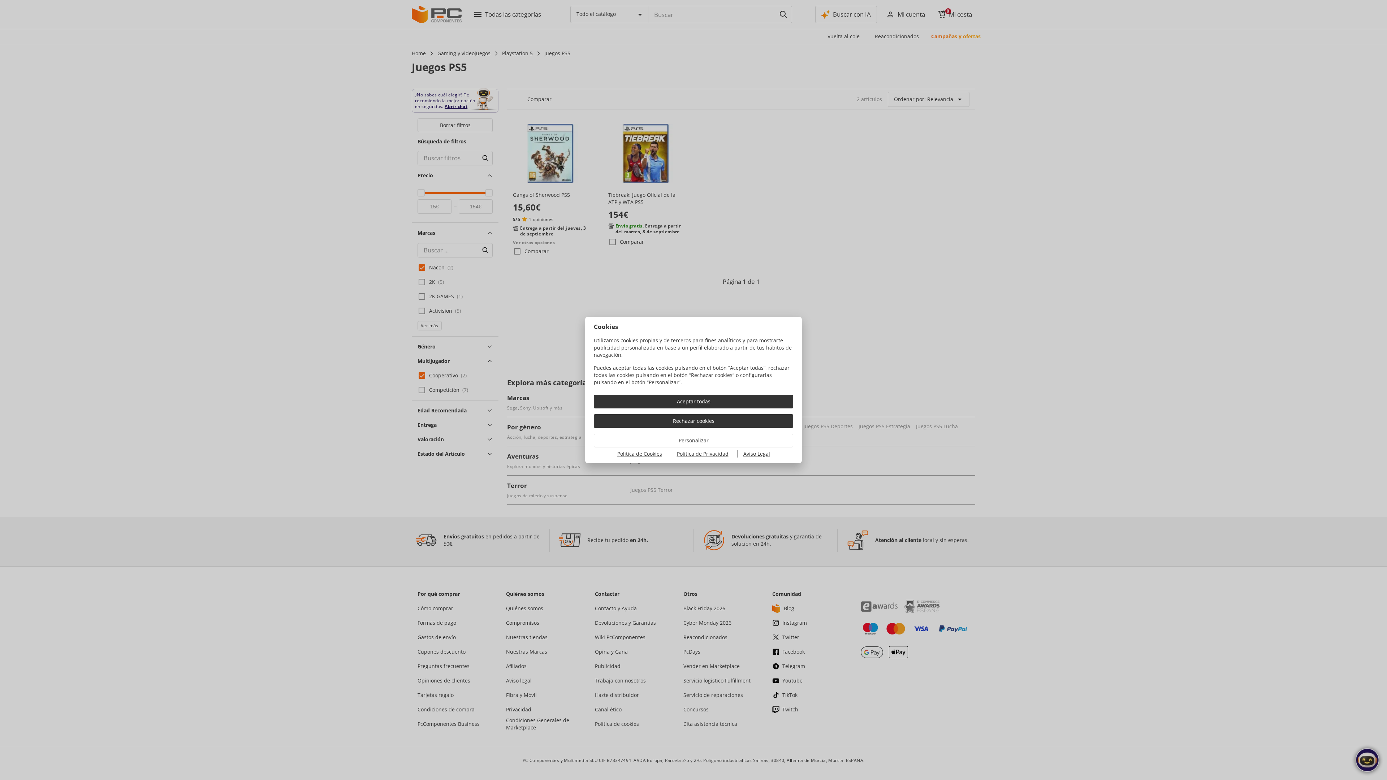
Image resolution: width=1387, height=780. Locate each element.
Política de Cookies (639, 453)
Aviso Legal (756, 453)
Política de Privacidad (703, 453)
